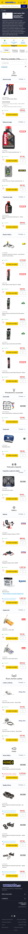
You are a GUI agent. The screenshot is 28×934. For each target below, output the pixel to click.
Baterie (13, 514)
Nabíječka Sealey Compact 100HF (11, 534)
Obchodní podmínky (23, 43)
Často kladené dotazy (14, 43)
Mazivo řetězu (13, 234)
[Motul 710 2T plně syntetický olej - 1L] (8, 137)
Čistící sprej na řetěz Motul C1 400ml (11, 284)
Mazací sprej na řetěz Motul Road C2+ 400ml (13, 372)
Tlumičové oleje (13, 197)
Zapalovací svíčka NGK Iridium (10, 658)
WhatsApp (5, 42)
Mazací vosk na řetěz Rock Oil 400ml (11, 344)
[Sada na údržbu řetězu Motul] (8, 89)
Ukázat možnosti (12, 114)
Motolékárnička (6, 447)
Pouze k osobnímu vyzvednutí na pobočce (12, 593)
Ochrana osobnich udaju (6, 923)
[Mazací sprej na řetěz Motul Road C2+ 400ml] (8, 363)
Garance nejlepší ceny (7, 919)
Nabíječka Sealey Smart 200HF (10, 563)
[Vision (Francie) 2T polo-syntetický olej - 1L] (8, 171)
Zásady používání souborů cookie (22, 923)
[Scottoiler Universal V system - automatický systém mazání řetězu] (8, 244)
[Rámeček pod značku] (8, 481)
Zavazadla (13, 396)
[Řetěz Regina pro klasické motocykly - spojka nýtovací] (8, 825)
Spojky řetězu (13, 785)
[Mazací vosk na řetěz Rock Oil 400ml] (8, 334)
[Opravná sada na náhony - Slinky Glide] (8, 721)
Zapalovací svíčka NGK (8, 630)
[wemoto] (12, 885)
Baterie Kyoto (5, 591)
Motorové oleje (13, 122)
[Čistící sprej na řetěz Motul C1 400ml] (8, 275)
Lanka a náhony (13, 683)
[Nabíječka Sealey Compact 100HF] (8, 524)
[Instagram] (14, 916)
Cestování (13, 429)
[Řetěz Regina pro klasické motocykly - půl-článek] (8, 795)
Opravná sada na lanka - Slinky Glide (11, 702)
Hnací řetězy (13, 755)
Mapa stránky (5, 927)
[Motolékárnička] (8, 438)
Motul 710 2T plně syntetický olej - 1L (11, 152)
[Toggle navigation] (3, 2)
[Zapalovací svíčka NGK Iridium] (8, 649)
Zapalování (13, 610)
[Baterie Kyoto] (8, 582)
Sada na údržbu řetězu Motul (9, 99)
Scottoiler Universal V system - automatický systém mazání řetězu (13, 255)
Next (26, 51)
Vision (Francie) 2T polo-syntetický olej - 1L (13, 181)
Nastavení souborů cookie (18, 929)
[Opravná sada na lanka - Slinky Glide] (8, 692)
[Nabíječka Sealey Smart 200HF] (8, 553)
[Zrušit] (18, 2)
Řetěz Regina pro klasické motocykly (11, 769)
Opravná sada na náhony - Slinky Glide (12, 731)
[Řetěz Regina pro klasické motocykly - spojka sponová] (8, 856)
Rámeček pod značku (7, 490)
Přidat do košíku (12, 160)
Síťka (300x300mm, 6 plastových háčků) (12, 413)
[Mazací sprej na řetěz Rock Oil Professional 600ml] (8, 303)
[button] (21, 2)
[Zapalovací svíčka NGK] (8, 620)
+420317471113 (22, 907)
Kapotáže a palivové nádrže (13, 471)
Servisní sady (13, 79)
